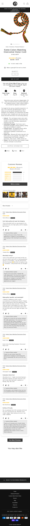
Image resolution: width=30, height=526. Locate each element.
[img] (6, 215)
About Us (15, 505)
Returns (15, 498)
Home (7, 46)
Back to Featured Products (16, 480)
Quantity (15, 71)
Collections (11, 46)
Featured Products (19, 46)
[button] (12, 58)
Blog (15, 500)
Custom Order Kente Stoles (15, 496)
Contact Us (15, 507)
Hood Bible (15, 502)
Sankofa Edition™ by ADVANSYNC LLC (14, 515)
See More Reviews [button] (15, 440)
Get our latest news (14, 511)
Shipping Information (15, 146)
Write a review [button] (15, 184)
